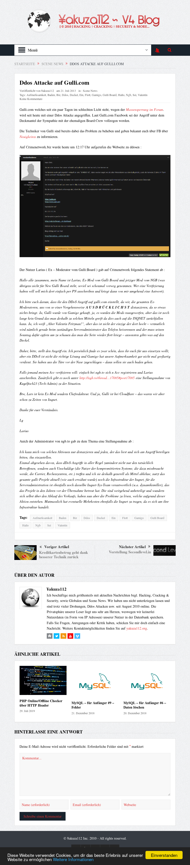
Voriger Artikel (56, 546)
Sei (134, 95)
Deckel (74, 95)
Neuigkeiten (28, 136)
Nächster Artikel (132, 546)
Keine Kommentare (31, 99)
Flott (87, 95)
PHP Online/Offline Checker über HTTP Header (41, 703)
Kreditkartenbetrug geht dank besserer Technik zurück (63, 554)
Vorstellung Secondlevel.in (130, 552)
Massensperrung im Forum (144, 109)
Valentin (142, 95)
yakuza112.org (136, 628)
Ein (81, 95)
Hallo (121, 95)
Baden (51, 95)
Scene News (90, 91)
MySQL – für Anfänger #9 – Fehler (92, 705)
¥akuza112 (47, 91)
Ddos (65, 95)
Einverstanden (164, 855)
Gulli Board (110, 95)
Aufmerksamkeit (36, 95)
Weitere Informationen (73, 859)
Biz (58, 95)
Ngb (128, 95)
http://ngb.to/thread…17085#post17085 (107, 377)
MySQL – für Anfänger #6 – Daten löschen (144, 705)
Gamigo (96, 95)
